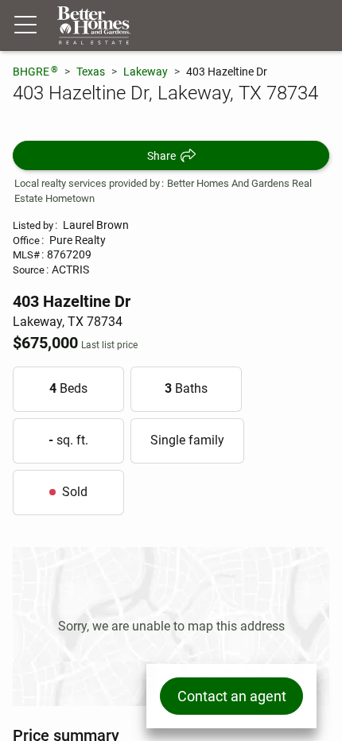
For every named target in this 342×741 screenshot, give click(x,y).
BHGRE (35, 71)
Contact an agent (231, 696)
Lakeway (145, 71)
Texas (90, 71)
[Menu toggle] (25, 25)
